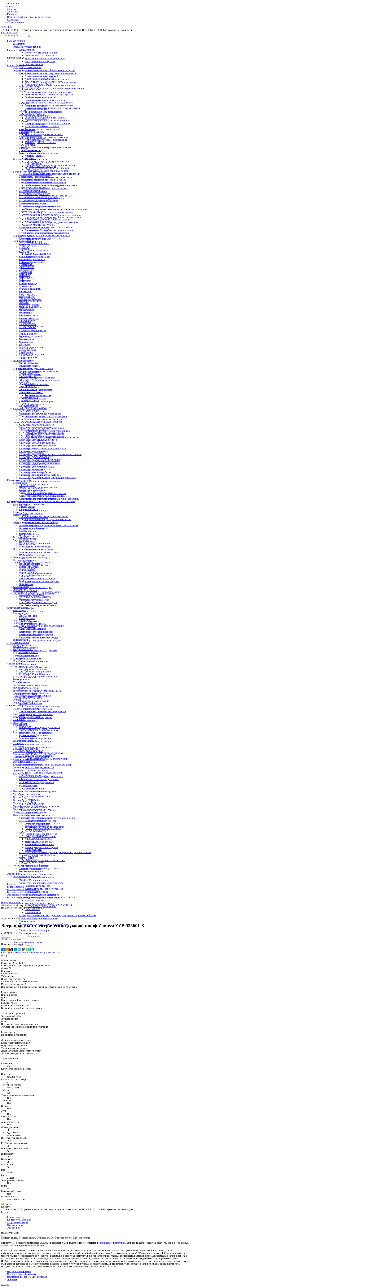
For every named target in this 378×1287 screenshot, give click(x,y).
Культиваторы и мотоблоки (27, 717)
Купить (5, 939)
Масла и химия (27, 921)
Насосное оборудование (25, 762)
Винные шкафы (27, 145)
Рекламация (13, 19)
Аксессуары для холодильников (35, 472)
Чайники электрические (31, 347)
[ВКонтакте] (3, 949)
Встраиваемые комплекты (32, 201)
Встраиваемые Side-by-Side (38, 230)
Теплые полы (25, 554)
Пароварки (24, 318)
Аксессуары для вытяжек (31, 429)
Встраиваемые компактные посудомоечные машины (51, 222)
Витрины (23, 148)
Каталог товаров (15, 50)
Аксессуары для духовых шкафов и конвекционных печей (50, 454)
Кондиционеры (20, 483)
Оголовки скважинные (36, 770)
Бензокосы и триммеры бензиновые (43, 706)
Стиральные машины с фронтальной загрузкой (50, 70)
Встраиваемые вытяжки (31, 190)
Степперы (24, 631)
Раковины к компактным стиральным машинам (49, 105)
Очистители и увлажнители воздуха (32, 587)
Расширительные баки (31, 611)
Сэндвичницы (26, 334)
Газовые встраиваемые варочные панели (47, 167)
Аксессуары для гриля (30, 435)
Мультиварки (25, 310)
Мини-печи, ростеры (29, 304)
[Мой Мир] (15, 949)
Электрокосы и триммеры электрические (47, 758)
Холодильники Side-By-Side (40, 61)
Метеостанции (20, 515)
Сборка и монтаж (16, 22)
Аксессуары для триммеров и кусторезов (41, 882)
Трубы (22, 581)
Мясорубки (24, 312)
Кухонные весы (27, 286)
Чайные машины (27, 350)
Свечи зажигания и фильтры (34, 930)
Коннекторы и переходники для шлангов (39, 727)
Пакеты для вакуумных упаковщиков (45, 433)
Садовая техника (16, 705)
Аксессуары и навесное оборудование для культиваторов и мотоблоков (57, 915)
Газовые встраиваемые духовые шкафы (45, 198)
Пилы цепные (20, 679)
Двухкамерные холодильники (41, 52)
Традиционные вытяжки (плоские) (43, 111)
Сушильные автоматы (30, 150)
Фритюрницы (26, 342)
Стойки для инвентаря (24, 653)
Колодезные (31, 786)
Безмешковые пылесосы (37, 384)
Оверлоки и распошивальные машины (39, 380)
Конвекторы (25, 533)
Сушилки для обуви (29, 400)
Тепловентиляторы (28, 538)
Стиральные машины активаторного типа (46, 100)
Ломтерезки (25, 291)
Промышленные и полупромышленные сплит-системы (48, 525)
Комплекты (19, 43)
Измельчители (26, 270)
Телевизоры (25, 945)
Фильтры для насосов (36, 775)
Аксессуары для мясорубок (32, 453)
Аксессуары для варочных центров (36, 424)
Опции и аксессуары (23, 661)
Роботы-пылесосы (34, 404)
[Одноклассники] (7, 949)
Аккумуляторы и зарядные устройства (38, 810)
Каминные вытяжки (35, 124)
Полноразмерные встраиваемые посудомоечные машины (56, 209)
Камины (23, 530)
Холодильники (27, 49)
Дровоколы (19, 797)
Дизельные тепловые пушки (39, 549)
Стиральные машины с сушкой (40, 97)
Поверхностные (33, 794)
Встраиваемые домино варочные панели (47, 170)
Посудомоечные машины (31, 132)
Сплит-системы (27, 485)
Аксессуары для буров (30, 812)
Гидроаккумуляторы (35, 780)
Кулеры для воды (27, 283)
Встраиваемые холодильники (34, 227)
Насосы (23, 778)
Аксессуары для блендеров (32, 411)
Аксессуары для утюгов (31, 469)
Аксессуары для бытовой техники (30, 408)
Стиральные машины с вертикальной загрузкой (50, 73)
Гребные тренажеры (30, 658)
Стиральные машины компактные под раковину (49, 102)
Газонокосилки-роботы (31, 744)
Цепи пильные (32, 909)
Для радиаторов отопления (38, 573)
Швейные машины (28, 405)
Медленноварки (27, 296)
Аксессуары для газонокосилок (36, 874)
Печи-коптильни (33, 163)
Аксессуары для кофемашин (33, 440)
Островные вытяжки (35, 126)
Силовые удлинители (30, 933)
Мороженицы (26, 307)
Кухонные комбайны (29, 288)
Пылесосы (24, 392)
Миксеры (23, 302)
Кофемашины (26, 278)
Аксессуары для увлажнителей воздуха (40, 640)
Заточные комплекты (36, 900)
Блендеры (24, 251)
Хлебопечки (25, 344)
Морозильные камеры (31, 64)
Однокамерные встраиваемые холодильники (47, 235)
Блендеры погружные (36, 250)
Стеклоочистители (28, 397)
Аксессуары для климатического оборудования (38, 625)
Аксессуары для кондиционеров (36, 631)
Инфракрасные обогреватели (34, 555)
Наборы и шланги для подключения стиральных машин (54, 88)
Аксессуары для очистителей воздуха (38, 602)
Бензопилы (24, 682)
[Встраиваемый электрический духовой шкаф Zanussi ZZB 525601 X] (36, 905)
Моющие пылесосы (35, 387)
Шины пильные (33, 912)
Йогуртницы (25, 273)
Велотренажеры (27, 618)
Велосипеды (19, 610)
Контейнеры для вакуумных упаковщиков (47, 430)
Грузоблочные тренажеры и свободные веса (35, 650)
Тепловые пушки (27, 544)
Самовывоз (12, 11)
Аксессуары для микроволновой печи (38, 445)
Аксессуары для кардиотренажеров (38, 676)
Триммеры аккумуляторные (39, 709)
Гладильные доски (28, 363)
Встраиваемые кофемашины (33, 203)
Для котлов (30, 570)
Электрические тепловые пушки (42, 581)
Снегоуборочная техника (25, 666)
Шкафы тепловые (34, 169)
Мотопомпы (19, 767)
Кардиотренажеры (22, 613)
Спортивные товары (17, 608)
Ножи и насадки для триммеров (41, 834)
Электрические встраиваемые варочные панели (50, 165)
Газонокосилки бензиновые (33, 690)
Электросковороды (28, 355)
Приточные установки (24, 560)
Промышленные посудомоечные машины (47, 123)
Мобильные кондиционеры (33, 488)
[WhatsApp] (28, 949)
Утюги (22, 403)
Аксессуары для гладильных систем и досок (41, 432)
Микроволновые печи (30, 300)
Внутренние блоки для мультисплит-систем (48, 519)
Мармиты (30, 158)
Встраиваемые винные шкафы (34, 187)
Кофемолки (24, 281)
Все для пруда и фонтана (25, 749)
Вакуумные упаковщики (32, 259)
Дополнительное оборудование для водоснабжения (45, 764)
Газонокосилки (20, 687)
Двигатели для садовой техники (29, 759)
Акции (10, 6)
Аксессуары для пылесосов (33, 484)
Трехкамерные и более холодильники (45, 58)
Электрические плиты (36, 118)
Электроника (14, 939)
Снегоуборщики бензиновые (33, 669)
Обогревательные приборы (26, 522)
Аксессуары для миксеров (32, 448)
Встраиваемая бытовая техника (29, 171)
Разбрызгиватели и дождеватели (35, 733)
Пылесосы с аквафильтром (39, 401)
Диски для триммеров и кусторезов (44, 888)
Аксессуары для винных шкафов (35, 427)
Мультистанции (21, 642)
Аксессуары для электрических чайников (40, 475)
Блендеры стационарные (37, 257)
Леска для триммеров (35, 831)
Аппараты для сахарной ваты (34, 243)
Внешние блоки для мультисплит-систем (45, 493)
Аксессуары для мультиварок (33, 451)
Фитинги (23, 584)
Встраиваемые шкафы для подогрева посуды (41, 238)
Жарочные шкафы (34, 156)
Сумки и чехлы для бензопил (39, 844)
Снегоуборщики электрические (36, 714)
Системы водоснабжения (37, 796)
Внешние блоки (27, 531)
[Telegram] (19, 949)
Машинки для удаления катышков (37, 377)
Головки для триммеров (37, 885)
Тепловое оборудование (31, 153)
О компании (13, 3)
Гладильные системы (29, 366)
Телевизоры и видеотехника (28, 942)
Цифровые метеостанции (31, 520)
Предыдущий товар (11, 902)
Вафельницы (25, 265)
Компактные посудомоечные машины (44, 134)
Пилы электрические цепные (33, 685)
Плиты (22, 110)
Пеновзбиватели (27, 320)
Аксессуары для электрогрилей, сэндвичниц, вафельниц (47, 477)
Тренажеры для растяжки (25, 647)
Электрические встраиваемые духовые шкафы (48, 195)
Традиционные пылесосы (38, 395)
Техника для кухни (22, 241)
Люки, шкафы (26, 576)
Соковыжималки (27, 328)
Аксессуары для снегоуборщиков (35, 818)
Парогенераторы (27, 376)
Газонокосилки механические (35, 747)
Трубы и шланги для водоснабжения (43, 772)
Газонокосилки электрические (34, 693)
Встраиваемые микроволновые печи (37, 206)
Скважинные (31, 799)
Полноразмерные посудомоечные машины (48, 120)
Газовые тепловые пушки (38, 575)
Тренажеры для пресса (24, 645)
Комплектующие (27, 568)
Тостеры (23, 339)
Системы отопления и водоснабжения (32, 562)
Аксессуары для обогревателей (34, 600)
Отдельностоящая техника (27, 46)
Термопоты (24, 336)
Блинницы (24, 256)
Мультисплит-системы (31, 513)
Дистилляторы (26, 267)
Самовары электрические (32, 326)
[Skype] (32, 949)
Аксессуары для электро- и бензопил (37, 836)
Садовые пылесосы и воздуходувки (31, 756)
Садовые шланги (27, 738)
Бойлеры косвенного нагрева (33, 565)
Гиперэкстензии (21, 639)
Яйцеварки (24, 358)
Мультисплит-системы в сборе (41, 522)
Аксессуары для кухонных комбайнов (38, 443)
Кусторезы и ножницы (24, 677)
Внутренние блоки (28, 509)
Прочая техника (27, 323)
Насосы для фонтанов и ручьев (41, 847)
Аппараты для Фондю (30, 246)
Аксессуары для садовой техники (30, 807)
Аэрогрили (24, 249)
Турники (17, 699)
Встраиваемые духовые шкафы (34, 193)
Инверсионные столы (30, 634)
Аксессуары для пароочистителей (36, 456)
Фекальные (30, 802)
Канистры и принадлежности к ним (38, 918)
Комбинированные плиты (38, 116)
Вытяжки (24, 102)
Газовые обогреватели (30, 525)
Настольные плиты (28, 315)
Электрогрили (26, 352)
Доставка (11, 9)
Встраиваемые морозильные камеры (37, 209)
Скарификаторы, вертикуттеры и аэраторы (34, 754)
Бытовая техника (16, 40)
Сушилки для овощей (30, 336)
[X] (11, 949)
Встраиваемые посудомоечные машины (39, 214)
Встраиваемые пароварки (32, 211)
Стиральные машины (30, 67)
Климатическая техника (19, 480)
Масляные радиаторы (30, 536)
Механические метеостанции (33, 517)
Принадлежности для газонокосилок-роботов (42, 860)
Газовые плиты (32, 113)
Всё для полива (21, 773)
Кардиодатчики (27, 664)
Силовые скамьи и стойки (26, 655)
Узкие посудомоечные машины (40, 142)
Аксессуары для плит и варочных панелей (40, 459)
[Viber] (23, 949)
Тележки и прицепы (29, 936)
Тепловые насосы (22, 589)
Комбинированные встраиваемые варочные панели (52, 173)
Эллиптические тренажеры (32, 624)
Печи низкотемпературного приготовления (48, 147)
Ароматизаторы (21, 586)
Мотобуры (18, 794)
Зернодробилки (21, 714)
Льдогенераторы (27, 294)
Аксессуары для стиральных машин (37, 467)
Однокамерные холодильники (41, 55)
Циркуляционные (34, 862)
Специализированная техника (28, 751)
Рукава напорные (27, 735)
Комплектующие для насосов (39, 767)
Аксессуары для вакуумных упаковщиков (40, 413)
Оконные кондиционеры (31, 504)
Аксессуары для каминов (31, 594)
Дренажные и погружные (38, 783)
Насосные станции (34, 788)
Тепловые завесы (27, 541)
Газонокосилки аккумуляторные (36, 741)
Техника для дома (22, 360)
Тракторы (18, 770)
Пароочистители (27, 379)
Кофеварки (24, 275)
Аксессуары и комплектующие (34, 674)
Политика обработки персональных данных (29, 17)
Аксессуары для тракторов (33, 880)
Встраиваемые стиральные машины (37, 225)
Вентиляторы (20, 512)
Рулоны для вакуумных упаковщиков (43, 421)
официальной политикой (112, 1243)
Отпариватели (26, 374)
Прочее (22, 863)
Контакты (12, 14)
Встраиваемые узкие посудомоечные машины (50, 212)
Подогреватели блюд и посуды (40, 166)
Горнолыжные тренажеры (32, 629)
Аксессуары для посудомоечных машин (40, 481)
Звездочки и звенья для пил (39, 903)
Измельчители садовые (24, 741)
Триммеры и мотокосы (30, 703)
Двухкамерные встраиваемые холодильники (48, 227)
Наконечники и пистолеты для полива (38, 730)
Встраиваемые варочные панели (35, 174)
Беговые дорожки (28, 616)
